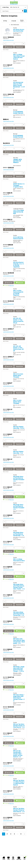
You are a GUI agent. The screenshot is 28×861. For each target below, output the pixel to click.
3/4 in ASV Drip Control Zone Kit (18, 238)
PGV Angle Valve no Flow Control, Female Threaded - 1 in (19, 507)
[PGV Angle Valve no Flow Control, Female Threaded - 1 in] (7, 506)
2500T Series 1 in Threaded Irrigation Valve (18, 185)
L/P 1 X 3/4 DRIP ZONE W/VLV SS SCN (18, 212)
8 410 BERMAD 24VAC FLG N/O (18, 136)
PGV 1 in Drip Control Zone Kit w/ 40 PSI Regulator (18, 293)
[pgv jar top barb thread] (7, 782)
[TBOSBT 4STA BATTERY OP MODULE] (7, 161)
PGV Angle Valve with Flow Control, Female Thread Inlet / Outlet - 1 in (19, 587)
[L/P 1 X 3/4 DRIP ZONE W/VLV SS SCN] (7, 212)
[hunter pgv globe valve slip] (7, 613)
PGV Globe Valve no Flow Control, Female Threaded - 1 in (19, 479)
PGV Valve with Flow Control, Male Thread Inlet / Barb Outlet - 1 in (19, 641)
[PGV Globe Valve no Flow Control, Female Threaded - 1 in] (7, 478)
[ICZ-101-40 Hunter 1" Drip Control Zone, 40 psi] (7, 347)
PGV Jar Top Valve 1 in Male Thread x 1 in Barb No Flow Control (18, 783)
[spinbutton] (14, 44)
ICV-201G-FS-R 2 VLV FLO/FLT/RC (18, 30)
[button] (4, 43)
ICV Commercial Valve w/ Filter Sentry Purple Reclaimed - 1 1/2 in (19, 85)
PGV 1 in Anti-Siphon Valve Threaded (17, 402)
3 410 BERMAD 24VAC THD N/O (18, 112)
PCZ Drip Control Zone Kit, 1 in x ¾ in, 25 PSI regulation (18, 265)
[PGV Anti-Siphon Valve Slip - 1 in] (7, 453)
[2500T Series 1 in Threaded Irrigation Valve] (7, 185)
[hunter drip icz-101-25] (7, 320)
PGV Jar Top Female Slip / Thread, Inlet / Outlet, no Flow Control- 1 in (17, 754)
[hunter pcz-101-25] (7, 264)
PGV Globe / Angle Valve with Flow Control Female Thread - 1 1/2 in (18, 669)
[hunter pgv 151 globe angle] (7, 668)
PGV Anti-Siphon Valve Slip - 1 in (18, 452)
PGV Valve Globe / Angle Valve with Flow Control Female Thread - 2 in (18, 698)
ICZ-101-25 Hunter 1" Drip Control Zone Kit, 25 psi (18, 321)
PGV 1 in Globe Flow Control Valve (19, 560)
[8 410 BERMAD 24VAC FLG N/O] (7, 137)
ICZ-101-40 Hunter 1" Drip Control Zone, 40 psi (18, 348)
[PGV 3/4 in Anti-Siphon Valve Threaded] (7, 375)
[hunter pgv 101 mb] (7, 640)
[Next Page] (24, 834)
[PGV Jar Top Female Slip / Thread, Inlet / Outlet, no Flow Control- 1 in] (7, 752)
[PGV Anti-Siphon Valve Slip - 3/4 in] (7, 428)
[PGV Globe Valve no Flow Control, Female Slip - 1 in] (7, 534)
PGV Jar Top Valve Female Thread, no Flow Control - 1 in (19, 725)
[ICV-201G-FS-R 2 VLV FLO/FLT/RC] (7, 31)
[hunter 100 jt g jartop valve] (7, 725)
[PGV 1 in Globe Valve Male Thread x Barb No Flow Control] (7, 56)
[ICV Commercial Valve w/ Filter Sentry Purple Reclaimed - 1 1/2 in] (7, 84)
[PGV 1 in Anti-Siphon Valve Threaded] (7, 402)
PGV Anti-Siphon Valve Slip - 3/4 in (18, 427)
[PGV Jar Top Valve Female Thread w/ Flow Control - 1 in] (7, 810)
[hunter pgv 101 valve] (7, 560)
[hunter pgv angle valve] (7, 586)
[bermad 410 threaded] (7, 113)
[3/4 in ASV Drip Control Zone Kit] (7, 238)
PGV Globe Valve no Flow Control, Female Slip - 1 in (18, 534)
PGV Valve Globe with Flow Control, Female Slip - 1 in (18, 613)
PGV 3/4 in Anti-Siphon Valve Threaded (18, 375)
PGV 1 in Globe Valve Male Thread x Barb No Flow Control (18, 57)
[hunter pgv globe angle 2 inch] (7, 696)
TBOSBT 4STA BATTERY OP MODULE (17, 161)
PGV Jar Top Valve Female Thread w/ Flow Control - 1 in (18, 810)
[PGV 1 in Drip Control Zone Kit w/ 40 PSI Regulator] (7, 292)
